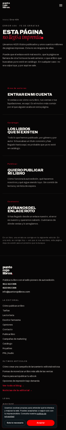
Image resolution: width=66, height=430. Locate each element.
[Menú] (60, 5)
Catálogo (7, 344)
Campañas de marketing (15, 339)
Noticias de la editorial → (17, 390)
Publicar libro (9, 334)
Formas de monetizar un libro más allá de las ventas (28, 371)
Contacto (8, 329)
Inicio (5, 20)
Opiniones (8, 325)
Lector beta (8, 315)
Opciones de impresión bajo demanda (21, 381)
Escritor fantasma (12, 320)
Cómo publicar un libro (13, 306)
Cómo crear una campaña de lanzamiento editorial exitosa (31, 367)
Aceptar (41, 423)
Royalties (7, 348)
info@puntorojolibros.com (16, 292)
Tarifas (6, 310)
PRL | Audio (8, 353)
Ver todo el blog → (13, 386)
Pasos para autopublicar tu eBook (19, 376)
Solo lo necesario (15, 423)
